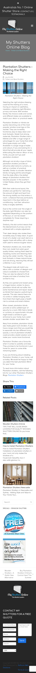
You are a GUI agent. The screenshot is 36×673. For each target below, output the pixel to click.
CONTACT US (27, 11)
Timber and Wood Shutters (20, 50)
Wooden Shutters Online (14, 424)
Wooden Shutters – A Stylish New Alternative (8, 574)
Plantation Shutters (16, 375)
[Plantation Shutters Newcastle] (17, 474)
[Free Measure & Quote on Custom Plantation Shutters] (14, 535)
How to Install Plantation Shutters (18, 446)
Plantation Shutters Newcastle (16, 488)
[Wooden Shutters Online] (18, 411)
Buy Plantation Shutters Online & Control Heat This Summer (24, 574)
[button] (32, 25)
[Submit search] (31, 502)
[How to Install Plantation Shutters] (18, 440)
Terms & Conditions (25, 670)
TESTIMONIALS (18, 14)
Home (7, 50)
